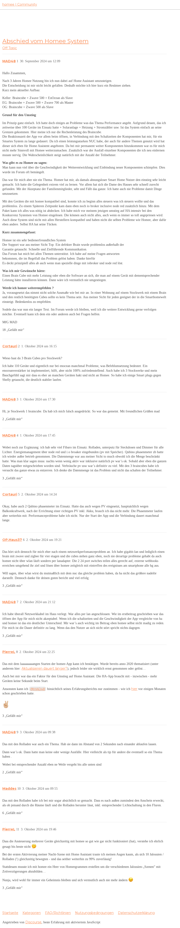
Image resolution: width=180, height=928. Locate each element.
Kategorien (31, 913)
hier (134, 689)
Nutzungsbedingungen (94, 913)
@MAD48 (37, 689)
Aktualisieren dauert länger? (44, 668)
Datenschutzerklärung (136, 913)
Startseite (10, 913)
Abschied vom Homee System (45, 40)
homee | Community (19, 4)
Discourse (33, 922)
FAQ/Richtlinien (58, 913)
